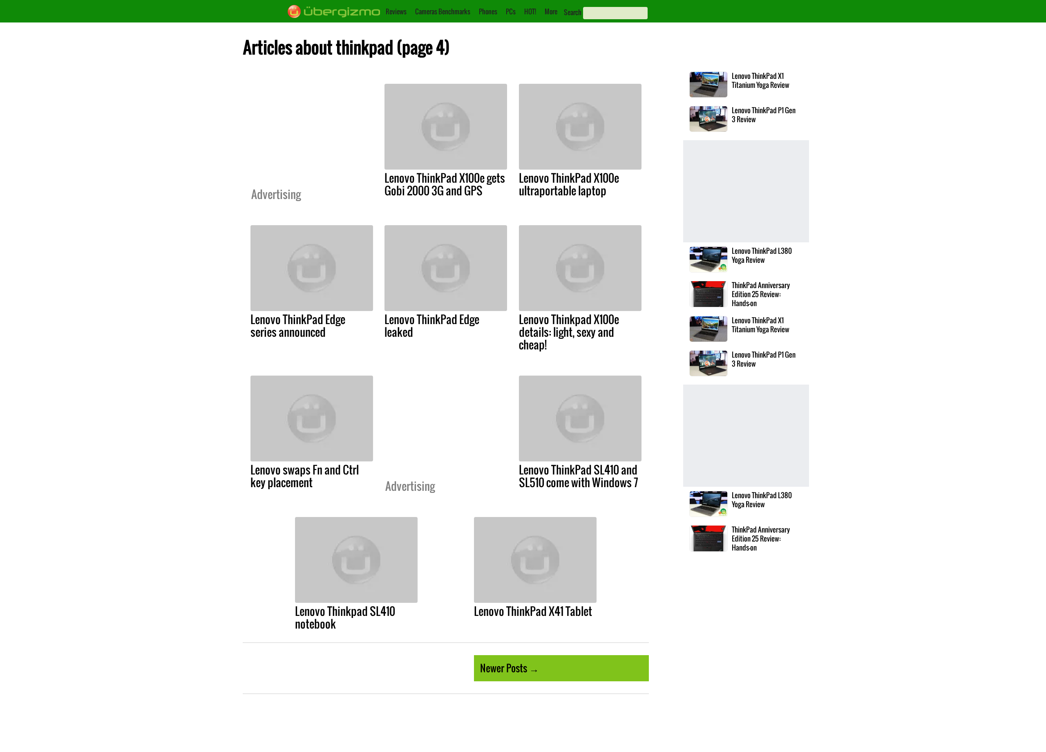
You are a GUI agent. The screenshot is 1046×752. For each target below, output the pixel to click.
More (551, 11)
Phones (488, 11)
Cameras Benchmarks (442, 11)
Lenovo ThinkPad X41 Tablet (533, 611)
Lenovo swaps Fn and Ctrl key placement (304, 475)
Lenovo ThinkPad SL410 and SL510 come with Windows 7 (578, 475)
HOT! (530, 11)
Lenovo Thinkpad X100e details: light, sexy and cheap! (569, 332)
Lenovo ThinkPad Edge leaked (431, 325)
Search (572, 12)
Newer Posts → (509, 667)
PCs (511, 11)
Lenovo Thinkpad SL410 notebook (345, 617)
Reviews (396, 11)
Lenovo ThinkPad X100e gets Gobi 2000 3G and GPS (444, 184)
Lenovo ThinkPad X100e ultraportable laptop (569, 184)
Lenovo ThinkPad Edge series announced (297, 325)
